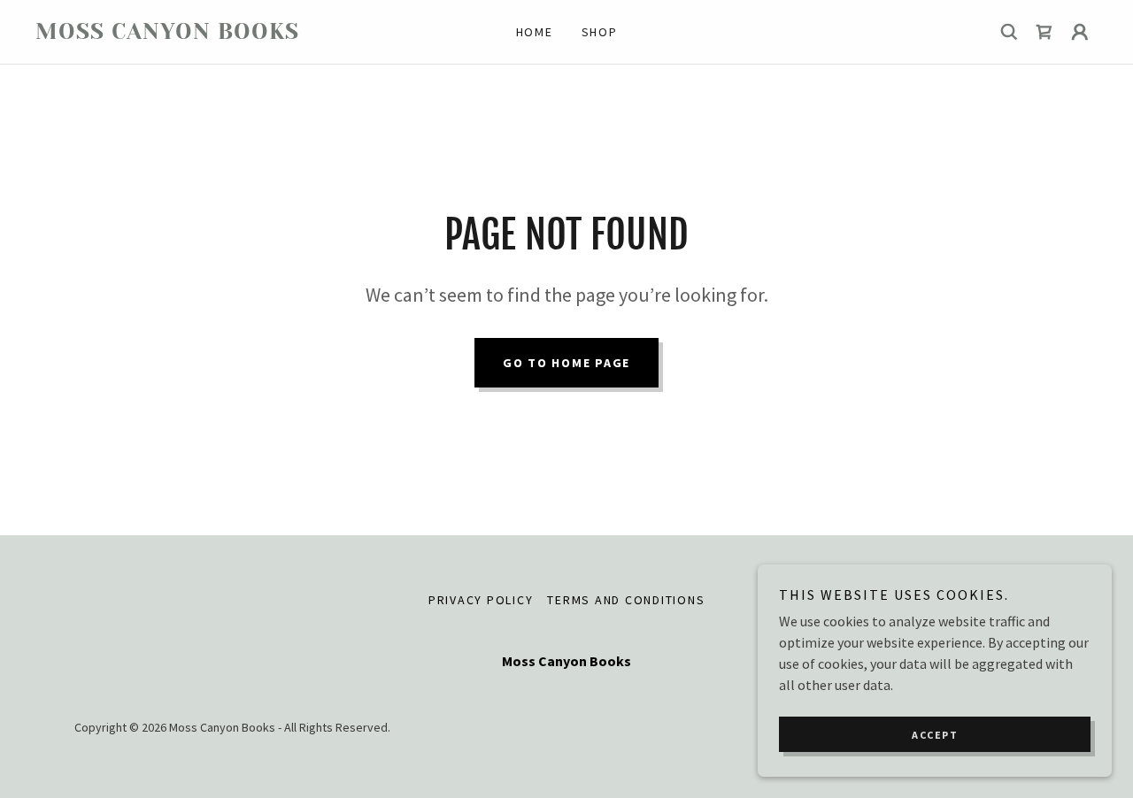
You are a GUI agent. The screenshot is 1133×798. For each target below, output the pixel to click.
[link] (168, 33)
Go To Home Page (566, 363)
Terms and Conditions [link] (626, 600)
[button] (1080, 32)
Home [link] (534, 32)
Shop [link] (600, 32)
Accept (935, 734)
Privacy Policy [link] (481, 600)
